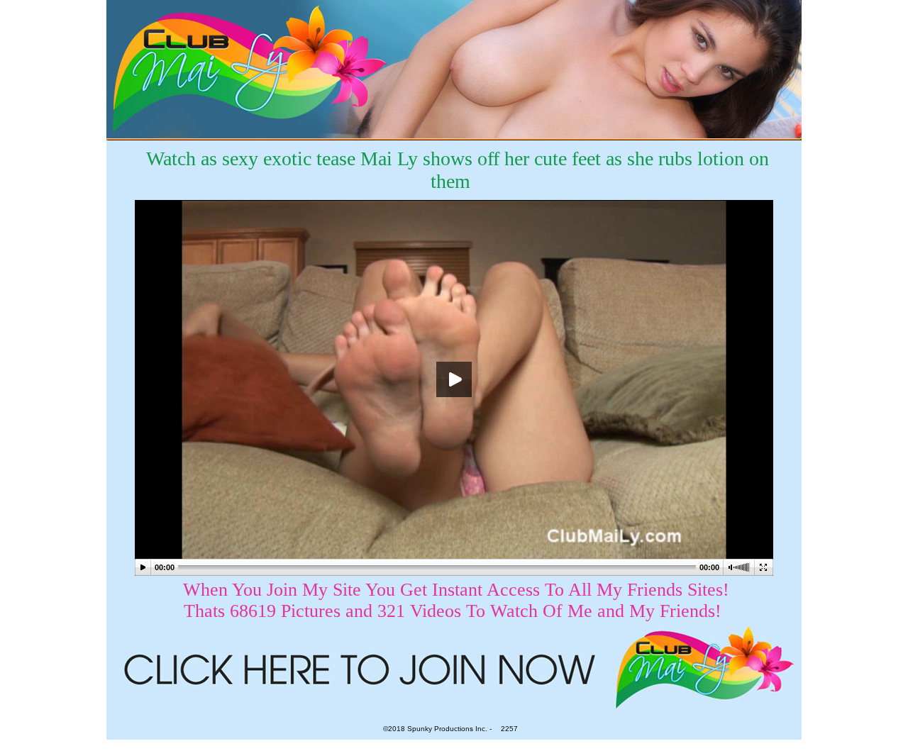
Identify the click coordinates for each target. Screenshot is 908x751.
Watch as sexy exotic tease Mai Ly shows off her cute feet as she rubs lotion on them (457, 170)
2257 (509, 729)
